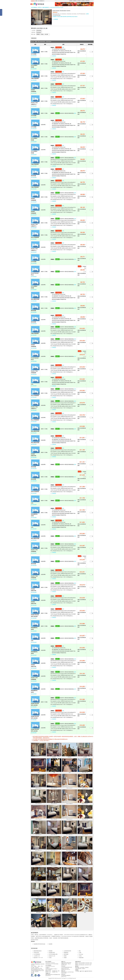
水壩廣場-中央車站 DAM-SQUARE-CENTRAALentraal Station (65, 16)
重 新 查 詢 (34, 38)
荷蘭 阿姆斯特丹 (45, 7)
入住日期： (33, 30)
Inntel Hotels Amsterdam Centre (56, 7)
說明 (63, 47)
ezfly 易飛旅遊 (34, 7)
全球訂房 (39, 7)
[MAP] (87, 13)
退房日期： (33, 32)
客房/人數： (33, 34)
